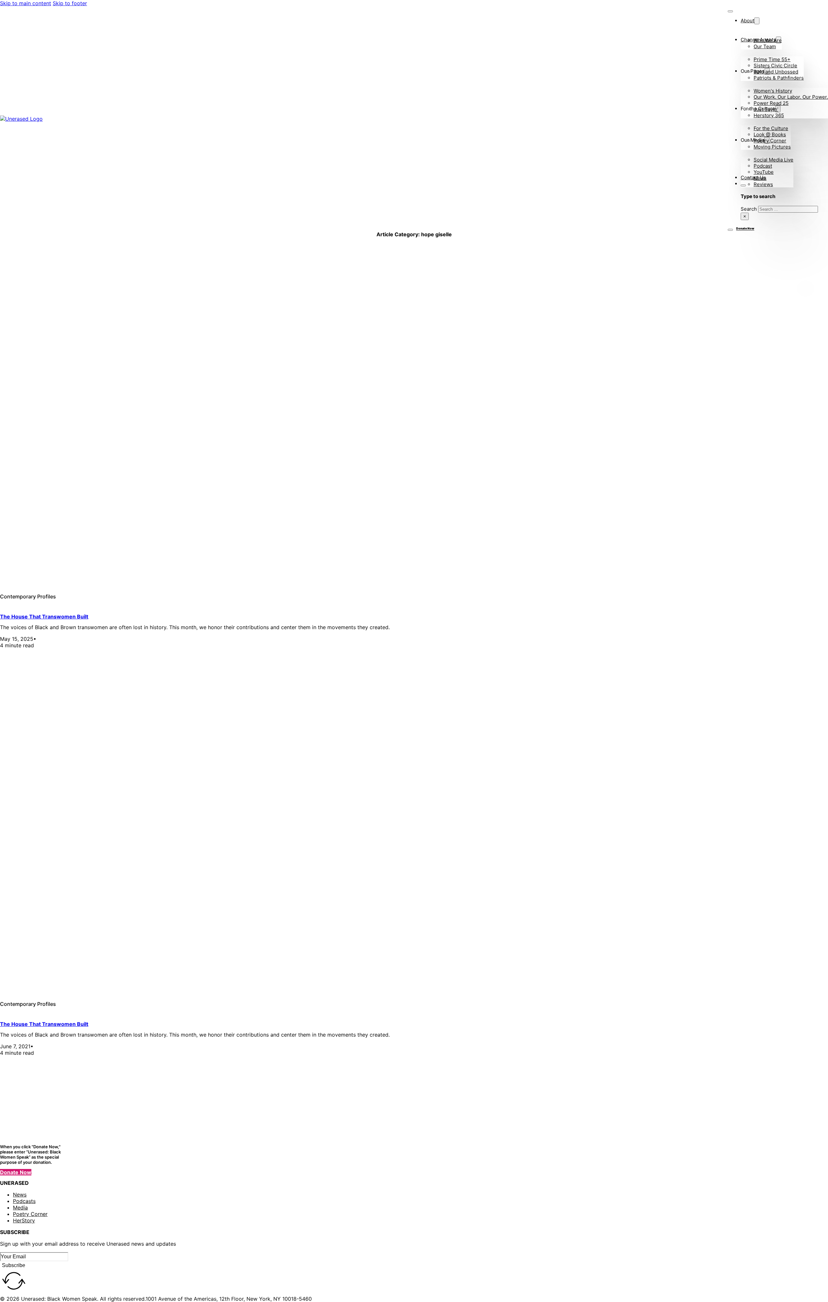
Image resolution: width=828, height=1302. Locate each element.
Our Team (765, 46)
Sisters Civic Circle (775, 65)
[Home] (52, 119)
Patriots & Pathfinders (779, 78)
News (760, 178)
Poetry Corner (770, 141)
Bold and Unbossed (776, 72)
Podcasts (24, 1201)
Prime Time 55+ (772, 59)
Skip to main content (25, 3)
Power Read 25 (771, 103)
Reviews (763, 184)
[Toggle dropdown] (756, 20)
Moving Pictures (772, 147)
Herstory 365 (769, 115)
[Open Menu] (730, 230)
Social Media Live (773, 160)
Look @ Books (770, 134)
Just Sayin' (766, 109)
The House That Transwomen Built (44, 616)
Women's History (773, 91)
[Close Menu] (730, 11)
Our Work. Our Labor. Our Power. (791, 97)
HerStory (24, 1220)
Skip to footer (70, 3)
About (747, 20)
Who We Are (768, 40)
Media (20, 1207)
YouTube (764, 172)
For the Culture (771, 128)
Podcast (763, 166)
